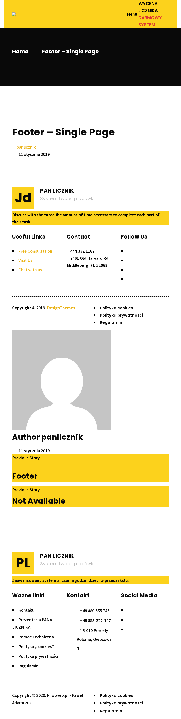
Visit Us (25, 260)
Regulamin (28, 666)
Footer (25, 476)
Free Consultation (35, 251)
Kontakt (26, 610)
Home (20, 51)
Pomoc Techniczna (36, 636)
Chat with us (30, 269)
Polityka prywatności (38, 656)
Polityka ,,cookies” (36, 646)
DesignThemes (61, 307)
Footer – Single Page (63, 132)
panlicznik (26, 147)
